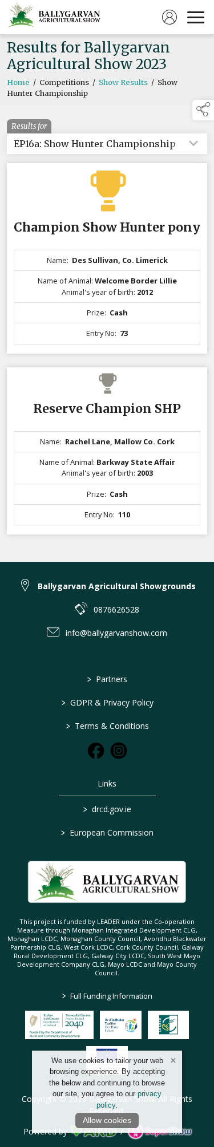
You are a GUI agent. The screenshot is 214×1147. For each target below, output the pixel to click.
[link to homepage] (54, 17)
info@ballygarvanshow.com (116, 632)
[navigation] (195, 17)
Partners (107, 679)
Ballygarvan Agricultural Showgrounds (117, 586)
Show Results (123, 82)
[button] (203, 110)
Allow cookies (107, 1120)
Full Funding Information (107, 996)
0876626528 (116, 609)
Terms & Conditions (107, 725)
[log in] (169, 17)
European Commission (107, 832)
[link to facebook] (95, 750)
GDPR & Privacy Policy (107, 702)
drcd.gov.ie (107, 809)
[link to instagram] (118, 750)
